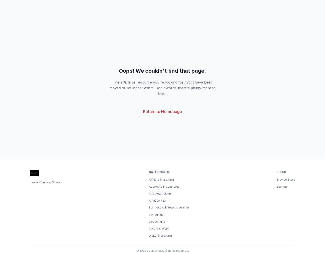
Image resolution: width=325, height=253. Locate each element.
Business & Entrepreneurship (169, 207)
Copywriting (157, 221)
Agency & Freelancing (164, 186)
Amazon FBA (157, 200)
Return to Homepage (162, 111)
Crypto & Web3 (159, 228)
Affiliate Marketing (161, 179)
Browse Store (286, 179)
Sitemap (282, 186)
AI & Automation (160, 193)
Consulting (156, 214)
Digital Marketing (160, 235)
